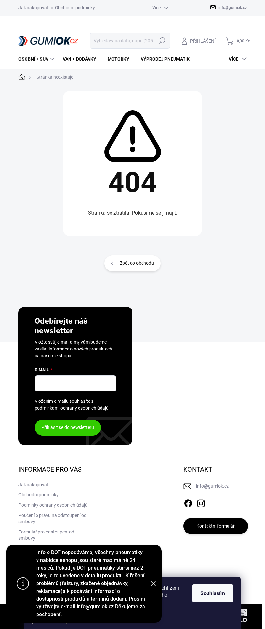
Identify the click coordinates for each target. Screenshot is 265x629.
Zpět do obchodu (137, 263)
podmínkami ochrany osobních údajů (72, 408)
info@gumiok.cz (212, 486)
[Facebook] (188, 502)
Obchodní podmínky (75, 7)
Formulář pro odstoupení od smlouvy (46, 535)
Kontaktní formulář (215, 526)
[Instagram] (201, 502)
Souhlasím (212, 593)
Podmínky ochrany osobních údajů (53, 505)
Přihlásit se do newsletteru (67, 427)
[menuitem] (37, 59)
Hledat (161, 40)
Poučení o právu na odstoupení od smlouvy (52, 518)
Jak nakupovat (33, 7)
